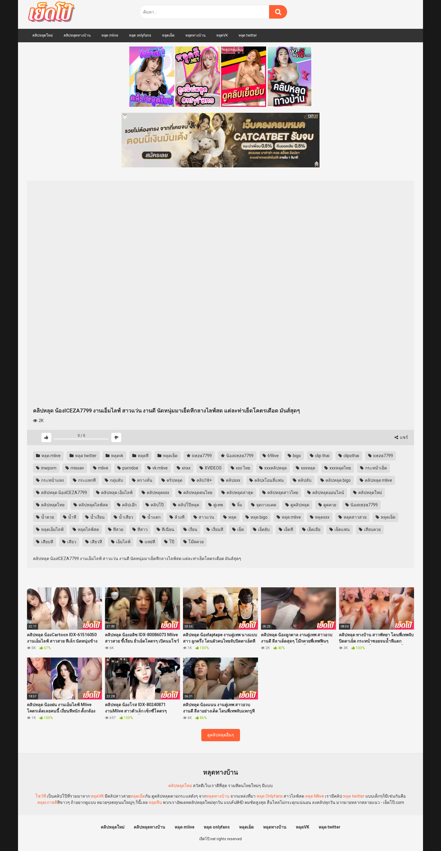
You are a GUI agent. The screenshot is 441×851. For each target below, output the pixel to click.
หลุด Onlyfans (269, 796)
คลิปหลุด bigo (338, 480)
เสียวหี (95, 541)
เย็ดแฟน (342, 529)
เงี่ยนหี (217, 529)
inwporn (48, 468)
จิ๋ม (239, 504)
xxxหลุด (307, 468)
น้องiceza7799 (239, 455)
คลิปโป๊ (157, 504)
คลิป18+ (204, 480)
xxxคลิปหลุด (275, 468)
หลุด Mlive (314, 796)
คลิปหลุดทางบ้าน (77, 35)
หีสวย (117, 529)
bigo (296, 455)
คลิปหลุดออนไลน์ (327, 492)
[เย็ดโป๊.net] (51, 13)
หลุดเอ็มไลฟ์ (52, 529)
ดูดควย (329, 504)
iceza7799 (201, 455)
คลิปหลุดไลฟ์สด (93, 504)
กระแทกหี (86, 480)
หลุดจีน (155, 802)
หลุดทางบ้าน (195, 35)
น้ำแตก (153, 517)
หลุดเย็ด (168, 35)
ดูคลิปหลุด (299, 504)
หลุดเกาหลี (47, 802)
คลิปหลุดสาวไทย (282, 492)
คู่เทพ (217, 504)
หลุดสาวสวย (355, 517)
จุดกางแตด (265, 504)
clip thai (321, 455)
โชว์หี (40, 796)
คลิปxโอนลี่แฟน (269, 480)
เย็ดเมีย (313, 529)
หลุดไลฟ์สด (88, 529)
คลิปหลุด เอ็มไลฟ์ (116, 492)
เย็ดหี (288, 529)
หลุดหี (142, 455)
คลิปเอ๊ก (128, 504)
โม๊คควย (196, 541)
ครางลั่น (144, 480)
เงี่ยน (192, 529)
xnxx (185, 468)
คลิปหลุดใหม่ (42, 35)
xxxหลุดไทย (339, 468)
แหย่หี (149, 541)
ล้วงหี (179, 517)
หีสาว (142, 529)
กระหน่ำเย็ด (375, 468)
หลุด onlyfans (140, 35)
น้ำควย (47, 517)
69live (273, 455)
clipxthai (351, 455)
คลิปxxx (232, 480)
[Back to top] (421, 833)
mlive (102, 468)
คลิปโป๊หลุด (188, 504)
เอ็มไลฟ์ (122, 541)
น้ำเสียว (125, 517)
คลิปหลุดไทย (52, 504)
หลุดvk (116, 455)
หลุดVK (222, 35)
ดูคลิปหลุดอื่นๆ (220, 735)
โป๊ (171, 541)
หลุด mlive (109, 35)
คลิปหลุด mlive (378, 480)
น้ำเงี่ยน (97, 517)
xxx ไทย (242, 468)
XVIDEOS (213, 468)
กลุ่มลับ (116, 480)
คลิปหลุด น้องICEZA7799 (63, 492)
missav (77, 468)
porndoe (130, 468)
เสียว (71, 541)
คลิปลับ (304, 480)
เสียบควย (372, 529)
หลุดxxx (321, 517)
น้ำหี (71, 517)
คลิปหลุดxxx (157, 492)
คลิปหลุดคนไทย (197, 492)
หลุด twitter (247, 35)
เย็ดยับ (263, 529)
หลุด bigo (259, 517)
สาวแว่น (206, 517)
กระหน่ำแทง (52, 480)
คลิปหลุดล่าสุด (239, 492)
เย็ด (240, 529)
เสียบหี (46, 541)
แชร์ (403, 437)
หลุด (231, 517)
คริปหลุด (174, 480)
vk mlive (160, 468)
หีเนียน (167, 529)
